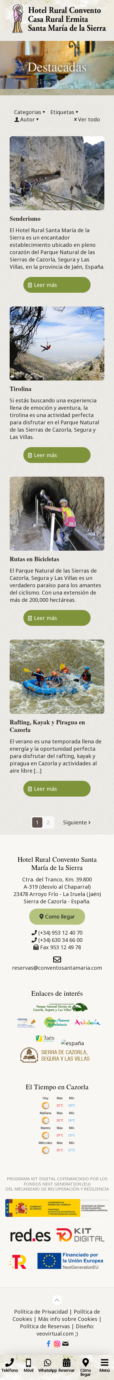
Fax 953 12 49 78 (60, 947)
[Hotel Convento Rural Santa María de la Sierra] (57, 20)
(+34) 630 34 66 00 (60, 939)
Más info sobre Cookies (67, 1318)
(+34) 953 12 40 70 (60, 932)
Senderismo (25, 218)
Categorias (27, 112)
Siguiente (75, 822)
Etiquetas (62, 112)
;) (76, 1333)
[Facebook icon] (48, 1344)
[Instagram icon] (56, 1344)
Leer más (45, 284)
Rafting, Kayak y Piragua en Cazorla (47, 726)
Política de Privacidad (41, 1311)
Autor (27, 119)
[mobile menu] (106, 9)
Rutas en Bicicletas (34, 558)
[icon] (65, 1344)
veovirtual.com (55, 1333)
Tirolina (21, 388)
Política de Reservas (45, 1326)
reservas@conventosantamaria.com (57, 967)
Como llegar (59, 916)
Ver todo (89, 119)
